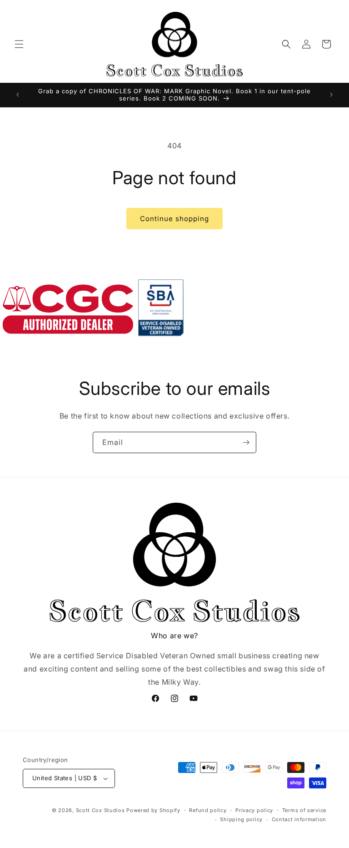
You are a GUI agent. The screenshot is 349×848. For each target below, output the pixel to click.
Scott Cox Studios (100, 810)
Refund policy (207, 810)
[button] (19, 44)
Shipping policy (241, 819)
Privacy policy (254, 810)
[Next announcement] (331, 95)
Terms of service (304, 810)
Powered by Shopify (153, 810)
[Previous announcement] (18, 95)
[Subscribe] (246, 442)
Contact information (299, 819)
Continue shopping (174, 218)
